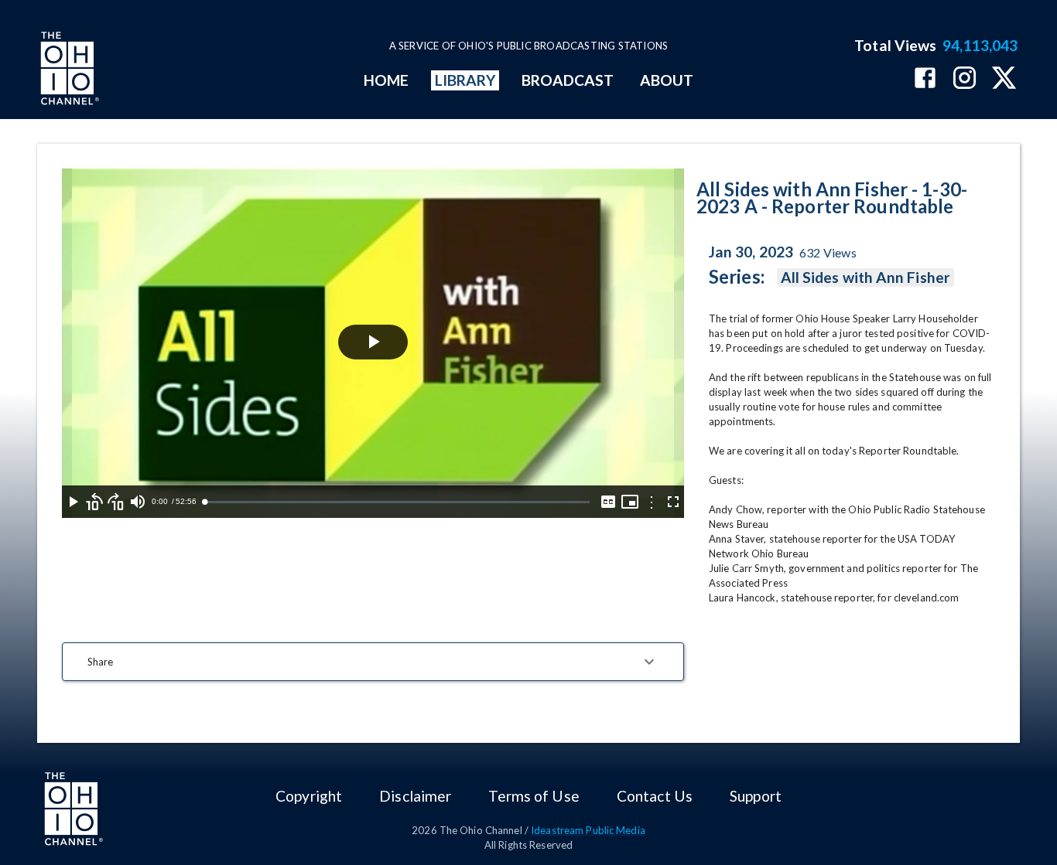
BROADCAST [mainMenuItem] (568, 80)
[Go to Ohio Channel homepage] (68, 70)
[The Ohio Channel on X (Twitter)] (1004, 79)
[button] (373, 661)
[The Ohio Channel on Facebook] (925, 79)
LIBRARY (465, 80)
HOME (386, 80)
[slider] (397, 502)
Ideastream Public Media (588, 830)
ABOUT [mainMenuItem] (666, 80)
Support (756, 795)
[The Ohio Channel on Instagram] (964, 79)
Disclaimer (415, 795)
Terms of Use (533, 795)
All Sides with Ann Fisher (865, 277)
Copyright (308, 795)
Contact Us (655, 795)
